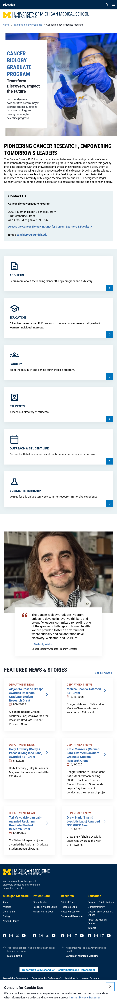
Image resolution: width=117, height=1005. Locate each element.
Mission (7, 906)
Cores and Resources (72, 916)
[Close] (110, 986)
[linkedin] (75, 936)
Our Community (96, 906)
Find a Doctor (40, 902)
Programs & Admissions (101, 902)
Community (9, 911)
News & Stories (11, 921)
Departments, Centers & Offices (100, 913)
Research (67, 896)
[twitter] (17, 936)
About (6, 902)
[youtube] (24, 936)
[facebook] (5, 936)
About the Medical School (97, 921)
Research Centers (70, 911)
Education (94, 896)
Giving (6, 916)
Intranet (92, 927)
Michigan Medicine (16, 896)
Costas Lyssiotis (42, 644)
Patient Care (41, 896)
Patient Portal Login (43, 911)
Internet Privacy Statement (85, 997)
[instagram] (11, 936)
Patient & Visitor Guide (45, 906)
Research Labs (69, 906)
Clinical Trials (68, 902)
